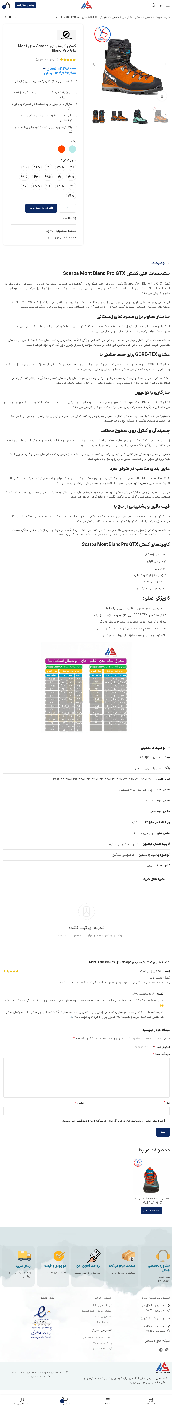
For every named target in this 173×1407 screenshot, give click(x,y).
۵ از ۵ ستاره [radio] (135, 1047)
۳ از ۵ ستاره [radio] (142, 1047)
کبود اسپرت (162, 17)
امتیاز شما (162, 1047)
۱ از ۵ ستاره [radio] (148, 1047)
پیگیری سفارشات (25, 5)
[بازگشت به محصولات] (10, 17)
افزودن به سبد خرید (41, 208)
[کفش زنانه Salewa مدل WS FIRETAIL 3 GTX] (151, 1176)
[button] (165, 64)
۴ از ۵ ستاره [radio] (139, 1047)
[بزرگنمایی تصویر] (162, 96)
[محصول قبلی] (15, 17)
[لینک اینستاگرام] (167, 1350)
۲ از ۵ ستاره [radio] (145, 1047)
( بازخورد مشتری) (47, 60)
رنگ (73, 142)
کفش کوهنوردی (132, 17)
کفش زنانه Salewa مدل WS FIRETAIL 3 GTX (151, 1201)
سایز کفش (69, 160)
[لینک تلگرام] (161, 1350)
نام (167, 1103)
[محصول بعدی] (5, 17)
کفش (148, 17)
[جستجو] (154, 5)
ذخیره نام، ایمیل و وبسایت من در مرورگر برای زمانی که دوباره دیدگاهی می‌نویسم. (113, 1121)
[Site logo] (86, 5)
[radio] (72, 149)
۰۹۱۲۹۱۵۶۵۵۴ (163, 1281)
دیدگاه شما (161, 1054)
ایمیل (79, 1103)
